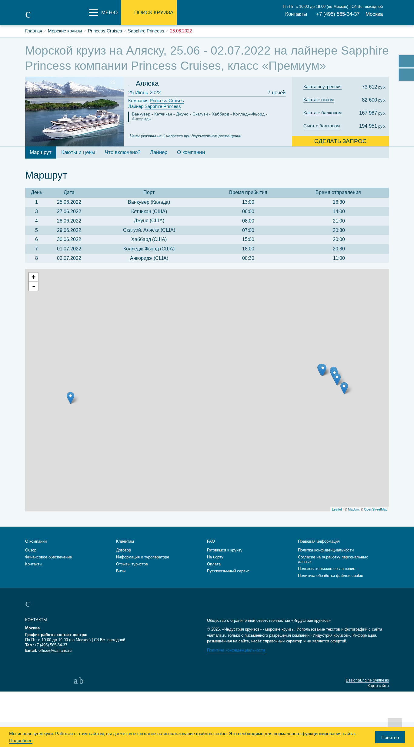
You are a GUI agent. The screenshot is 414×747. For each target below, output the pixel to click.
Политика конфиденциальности (236, 650)
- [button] (34, 286)
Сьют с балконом (321, 125)
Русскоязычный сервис (228, 571)
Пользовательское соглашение (326, 568)
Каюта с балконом (322, 112)
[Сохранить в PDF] (406, 75)
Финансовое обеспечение (48, 557)
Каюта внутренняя (322, 86)
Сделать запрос (340, 141)
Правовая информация (319, 541)
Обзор (30, 550)
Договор (123, 550)
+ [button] (33, 277)
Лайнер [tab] (158, 152)
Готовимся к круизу (224, 550)
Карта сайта (378, 686)
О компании (36, 541)
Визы (120, 571)
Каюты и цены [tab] (78, 152)
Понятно (390, 737)
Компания (156, 100)
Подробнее (20, 740)
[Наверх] (395, 725)
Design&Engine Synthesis (367, 680)
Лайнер (154, 106)
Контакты (296, 14)
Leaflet (337, 509)
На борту (215, 557)
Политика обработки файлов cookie (330, 575)
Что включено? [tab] (122, 152)
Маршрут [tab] (41, 152)
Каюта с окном (318, 99)
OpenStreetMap (375, 509)
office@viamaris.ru (55, 650)
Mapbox (354, 509)
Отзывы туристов (132, 564)
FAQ (211, 541)
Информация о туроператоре (142, 557)
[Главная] (55, 18)
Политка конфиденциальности (326, 550)
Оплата (214, 564)
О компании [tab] (191, 152)
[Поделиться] (406, 61)
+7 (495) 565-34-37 (337, 14)
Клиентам (125, 541)
